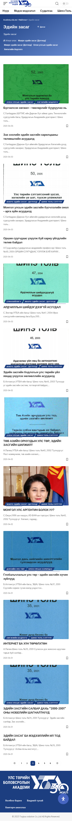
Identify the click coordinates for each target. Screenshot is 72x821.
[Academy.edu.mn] (20, 3)
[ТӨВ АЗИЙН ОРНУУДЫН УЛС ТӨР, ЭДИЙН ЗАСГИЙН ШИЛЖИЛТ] (36, 417)
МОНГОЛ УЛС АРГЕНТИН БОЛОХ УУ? (28, 510)
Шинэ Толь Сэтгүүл (52, 202)
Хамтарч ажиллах (15, 807)
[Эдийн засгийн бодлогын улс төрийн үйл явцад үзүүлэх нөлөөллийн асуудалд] (36, 348)
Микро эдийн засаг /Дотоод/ (18, 45)
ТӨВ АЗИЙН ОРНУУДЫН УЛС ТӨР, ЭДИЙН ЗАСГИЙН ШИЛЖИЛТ (32, 443)
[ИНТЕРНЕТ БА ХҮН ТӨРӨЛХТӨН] (36, 619)
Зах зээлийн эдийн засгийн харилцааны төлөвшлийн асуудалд (30, 136)
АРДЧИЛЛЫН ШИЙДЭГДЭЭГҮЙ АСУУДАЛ (32, 307)
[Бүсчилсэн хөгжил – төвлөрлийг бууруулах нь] (36, 83)
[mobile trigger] (6, 3)
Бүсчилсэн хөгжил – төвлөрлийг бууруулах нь (35, 107)
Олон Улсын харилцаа (40, 569)
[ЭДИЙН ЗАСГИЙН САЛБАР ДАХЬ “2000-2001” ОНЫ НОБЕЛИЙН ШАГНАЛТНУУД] (36, 684)
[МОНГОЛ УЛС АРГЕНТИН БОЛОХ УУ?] (36, 485)
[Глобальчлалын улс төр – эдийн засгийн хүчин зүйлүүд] (36, 550)
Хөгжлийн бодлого (13, 49)
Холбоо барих (13, 800)
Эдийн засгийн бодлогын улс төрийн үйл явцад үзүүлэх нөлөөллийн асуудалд (31, 374)
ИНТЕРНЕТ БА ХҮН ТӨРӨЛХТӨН (25, 643)
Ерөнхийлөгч (14, 301)
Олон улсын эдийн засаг (45, 45)
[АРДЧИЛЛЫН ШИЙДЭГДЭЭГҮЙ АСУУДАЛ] (36, 283)
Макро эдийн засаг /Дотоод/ (32, 40)
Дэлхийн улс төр (16, 569)
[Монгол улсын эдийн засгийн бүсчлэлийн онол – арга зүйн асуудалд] (36, 183)
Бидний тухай (35, 800)
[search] (57, 3)
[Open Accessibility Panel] (63, 798)
